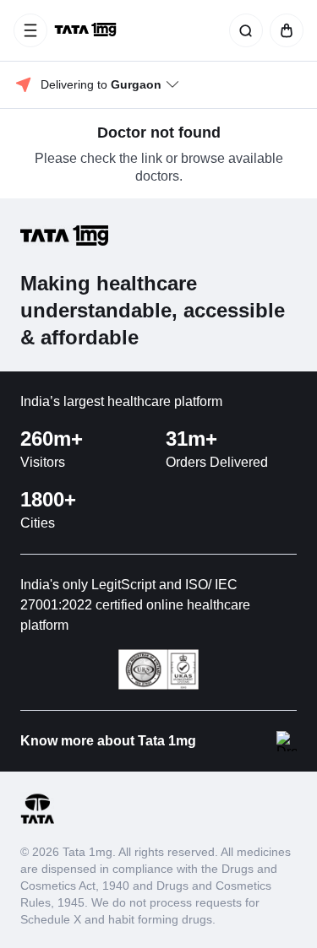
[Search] (242, 30)
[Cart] (283, 30)
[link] (87, 30)
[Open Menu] (30, 30)
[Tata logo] (37, 821)
